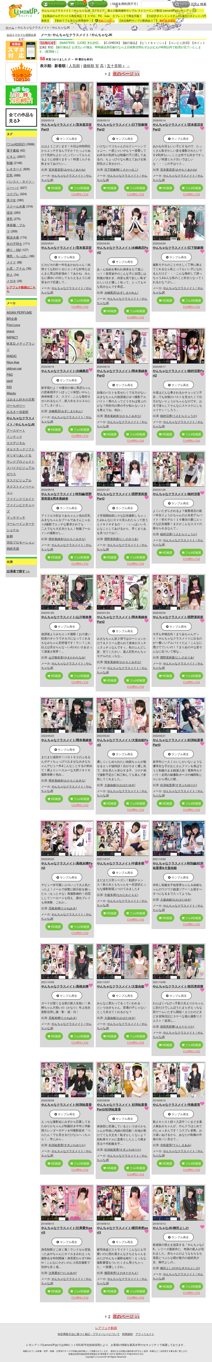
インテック (14, 436)
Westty (11, 393)
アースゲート (16, 430)
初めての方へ (106, 20)
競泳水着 (13, 237)
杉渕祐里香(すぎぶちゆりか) (178, 785)
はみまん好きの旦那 (21, 399)
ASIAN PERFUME (19, 312)
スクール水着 (16, 206)
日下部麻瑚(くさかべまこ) (121, 169)
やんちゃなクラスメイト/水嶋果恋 (65, 371)
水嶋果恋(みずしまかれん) (121, 292)
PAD (10, 374)
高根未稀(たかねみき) (63, 908)
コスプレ (13, 194)
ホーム (10, 27)
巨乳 (10, 175)
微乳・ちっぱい (17, 256)
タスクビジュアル (19, 480)
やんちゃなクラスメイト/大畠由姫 (120, 986)
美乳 (10, 218)
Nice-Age (13, 362)
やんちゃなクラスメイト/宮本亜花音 (66, 247)
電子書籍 (13, 150)
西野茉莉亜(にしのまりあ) (121, 539)
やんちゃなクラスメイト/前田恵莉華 (178, 986)
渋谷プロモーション (21, 542)
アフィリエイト (144, 1334)
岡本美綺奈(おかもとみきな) (122, 416)
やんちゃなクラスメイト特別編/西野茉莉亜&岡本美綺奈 (66, 496)
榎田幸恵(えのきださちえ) (121, 1273)
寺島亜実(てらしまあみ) (175, 1145)
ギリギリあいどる (19, 455)
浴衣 (10, 212)
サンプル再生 (68, 139)
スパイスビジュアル (21, 467)
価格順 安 (91, 65)
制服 (10, 163)
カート (81, 4)
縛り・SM (14, 250)
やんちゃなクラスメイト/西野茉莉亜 (178, 617)
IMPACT (12, 337)
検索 (185, 4)
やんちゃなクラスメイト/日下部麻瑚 (178, 247)
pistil (10, 380)
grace (10, 331)
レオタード (14, 169)
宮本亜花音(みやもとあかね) (67, 169)
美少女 (11, 200)
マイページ (57, 4)
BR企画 (12, 318)
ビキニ (11, 156)
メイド (11, 262)
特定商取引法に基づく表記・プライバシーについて (89, 1334)
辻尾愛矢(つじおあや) (63, 1273)
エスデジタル (16, 443)
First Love (13, 325)
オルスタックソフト (21, 449)
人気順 (74, 65)
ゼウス (11, 474)
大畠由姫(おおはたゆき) (119, 785)
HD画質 (55, 188)
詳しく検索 (198, 4)
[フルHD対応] (16, 144)
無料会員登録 (167, 20)
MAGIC (12, 356)
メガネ (11, 281)
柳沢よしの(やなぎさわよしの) (180, 1268)
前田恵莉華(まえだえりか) (177, 1026)
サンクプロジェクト (21, 461)
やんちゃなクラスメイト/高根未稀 (65, 986)
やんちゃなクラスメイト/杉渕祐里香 (66, 1104)
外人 (10, 274)
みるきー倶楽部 (17, 412)
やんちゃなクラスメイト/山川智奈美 (66, 617)
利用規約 (127, 1334)
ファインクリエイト (21, 499)
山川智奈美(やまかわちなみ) (67, 657)
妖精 (10, 536)
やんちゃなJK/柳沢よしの (171, 1227)
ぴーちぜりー (16, 405)
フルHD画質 (81, 188)
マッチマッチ (16, 517)
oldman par (14, 368)
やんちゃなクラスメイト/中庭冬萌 (120, 863)
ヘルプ (101, 4)
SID (9, 387)
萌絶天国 (13, 548)
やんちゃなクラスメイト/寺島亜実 (176, 1104)
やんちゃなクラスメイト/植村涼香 (176, 494)
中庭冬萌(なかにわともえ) (121, 895)
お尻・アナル (16, 268)
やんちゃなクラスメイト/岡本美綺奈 (66, 740)
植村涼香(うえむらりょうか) (178, 416)
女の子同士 (14, 243)
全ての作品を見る (21, 117)
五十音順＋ (116, 65)
